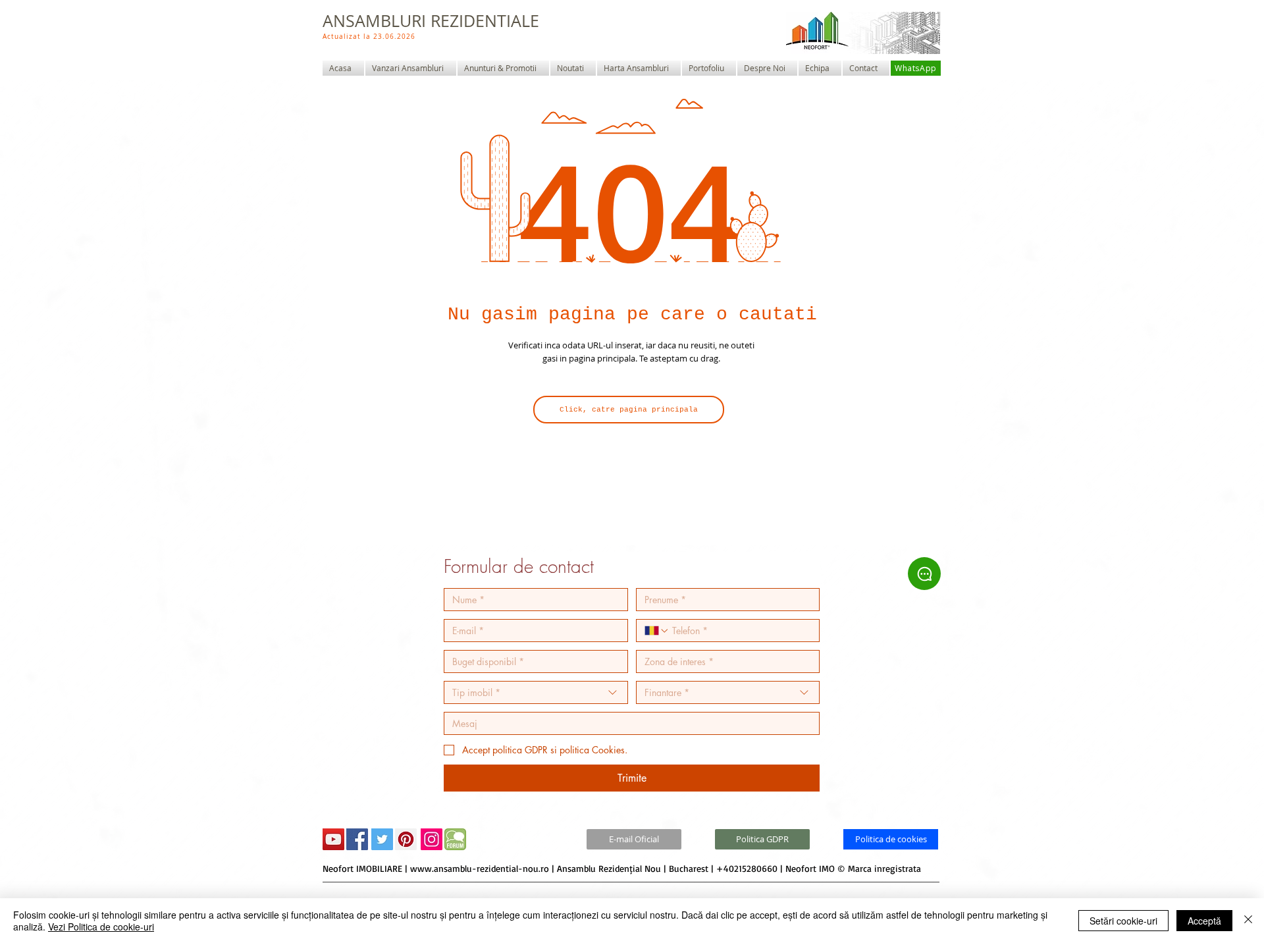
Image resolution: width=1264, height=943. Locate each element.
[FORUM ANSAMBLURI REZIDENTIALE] (455, 839)
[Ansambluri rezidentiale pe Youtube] (333, 839)
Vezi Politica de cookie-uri (101, 926)
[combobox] (536, 692)
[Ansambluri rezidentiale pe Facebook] (357, 839)
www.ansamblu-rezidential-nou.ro (479, 868)
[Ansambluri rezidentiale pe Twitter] (382, 839)
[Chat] (924, 573)
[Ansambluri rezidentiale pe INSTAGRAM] (431, 839)
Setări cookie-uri (1123, 920)
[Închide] (1248, 920)
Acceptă (1204, 920)
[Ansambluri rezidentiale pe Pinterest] (406, 839)
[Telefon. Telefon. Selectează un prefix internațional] (657, 631)
